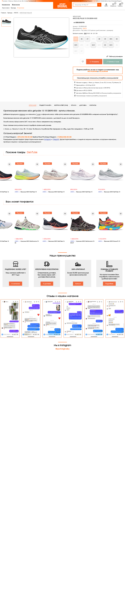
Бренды (13, 8)
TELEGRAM (103, 71)
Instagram (47, 139)
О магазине (15, 284)
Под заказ (19, 163)
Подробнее (109, 284)
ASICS (85, 28)
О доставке (47, 284)
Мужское (6, 5)
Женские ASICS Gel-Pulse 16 (56, 241)
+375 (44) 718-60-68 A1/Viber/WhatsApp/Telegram (109, 1)
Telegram (56, 139)
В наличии (20, 8)
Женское (16, 5)
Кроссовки (5, 8)
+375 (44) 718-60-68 (24, 137)
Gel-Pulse (32, 152)
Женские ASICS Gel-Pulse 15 (29, 192)
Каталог (78, 284)
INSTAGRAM (92, 71)
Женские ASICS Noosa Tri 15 (112, 241)
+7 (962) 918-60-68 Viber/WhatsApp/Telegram (80, 1)
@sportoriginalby (62, 349)
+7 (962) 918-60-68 (64, 137)
